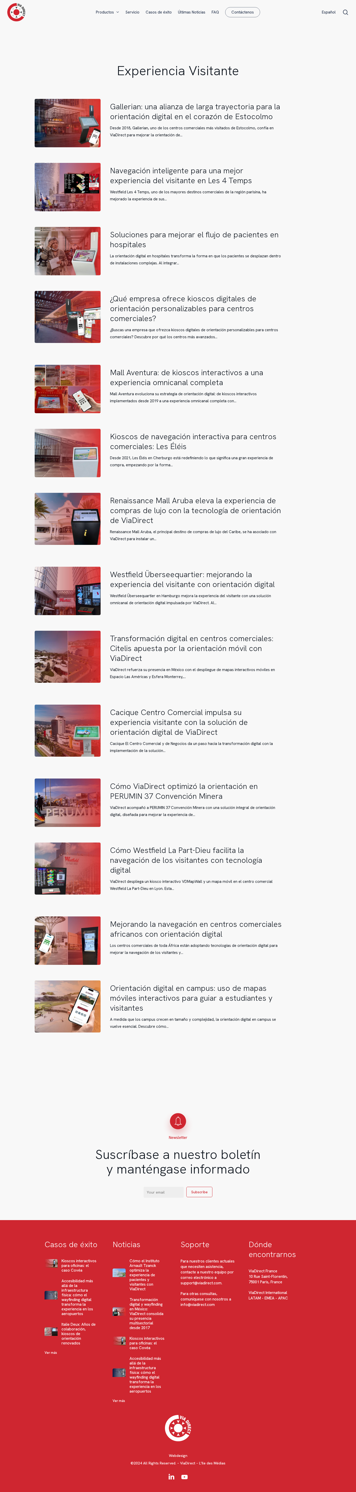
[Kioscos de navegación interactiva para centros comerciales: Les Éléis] (68, 453)
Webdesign (178, 1455)
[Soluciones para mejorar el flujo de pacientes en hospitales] (68, 251)
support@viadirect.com (201, 1283)
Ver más (51, 1352)
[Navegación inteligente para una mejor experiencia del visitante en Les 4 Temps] (68, 187)
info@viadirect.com (198, 1304)
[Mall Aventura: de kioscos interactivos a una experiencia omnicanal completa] (68, 389)
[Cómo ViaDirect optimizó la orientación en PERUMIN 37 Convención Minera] (68, 803)
